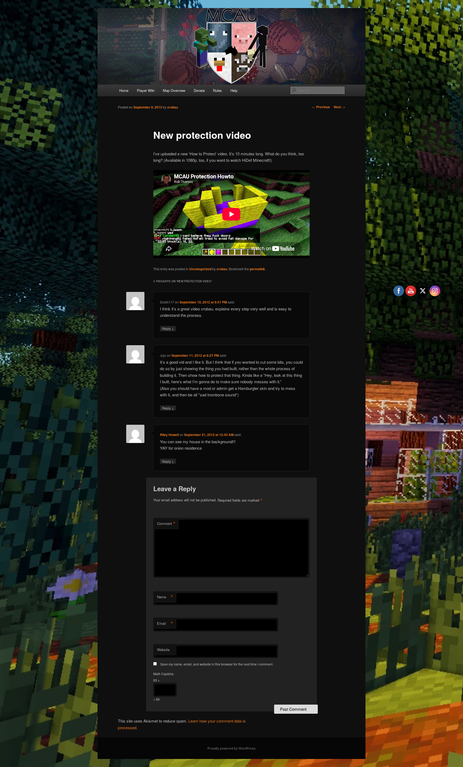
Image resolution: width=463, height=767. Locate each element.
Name (165, 597)
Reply (168, 328)
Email (165, 623)
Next (339, 106)
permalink (257, 268)
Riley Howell (169, 434)
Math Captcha (163, 673)
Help (233, 90)
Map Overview (174, 90)
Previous (321, 106)
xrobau (172, 107)
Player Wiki (146, 90)
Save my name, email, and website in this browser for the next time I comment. (216, 664)
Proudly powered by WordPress (231, 748)
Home (123, 90)
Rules (217, 90)
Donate (199, 90)
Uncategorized (200, 268)
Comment (166, 523)
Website (163, 649)
